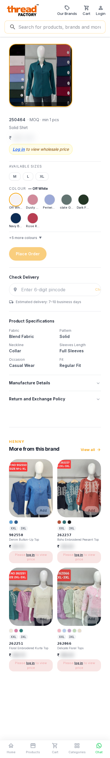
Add (43, 510)
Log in (19, 149)
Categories (77, 752)
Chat (99, 752)
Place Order (28, 253)
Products (33, 752)
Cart (55, 752)
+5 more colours (25, 238)
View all (88, 449)
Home (11, 752)
